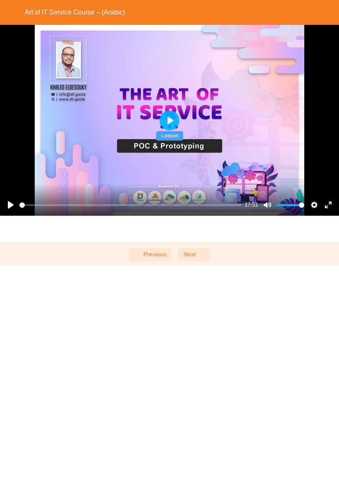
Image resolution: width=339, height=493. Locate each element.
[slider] (130, 205)
